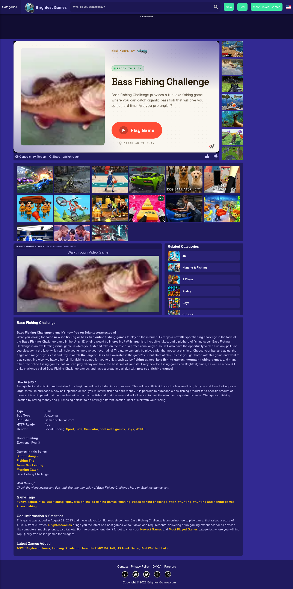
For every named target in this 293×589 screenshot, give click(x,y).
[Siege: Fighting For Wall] (110, 209)
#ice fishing (55, 501)
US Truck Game (128, 548)
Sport (70, 429)
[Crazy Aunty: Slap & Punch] (35, 209)
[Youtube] (136, 574)
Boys (186, 303)
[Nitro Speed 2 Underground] (110, 238)
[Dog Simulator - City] (184, 179)
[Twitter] (146, 574)
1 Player (188, 279)
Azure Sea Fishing (30, 465)
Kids (79, 429)
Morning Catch (27, 469)
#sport (32, 501)
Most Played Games (266, 7)
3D (184, 255)
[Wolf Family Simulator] (232, 137)
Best (242, 7)
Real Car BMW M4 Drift (98, 548)
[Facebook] (157, 574)
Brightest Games (51, 7)
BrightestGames (60, 525)
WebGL (141, 429)
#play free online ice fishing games (91, 501)
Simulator (91, 429)
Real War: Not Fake (154, 548)
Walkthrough (71, 156)
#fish (172, 501)
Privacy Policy (140, 566)
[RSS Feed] (168, 574)
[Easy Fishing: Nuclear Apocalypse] (72, 179)
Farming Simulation (66, 548)
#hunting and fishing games (213, 501)
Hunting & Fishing (195, 267)
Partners (170, 566)
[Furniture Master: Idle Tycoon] (222, 209)
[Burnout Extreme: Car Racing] (147, 179)
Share (55, 156)
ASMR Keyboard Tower (33, 548)
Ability (187, 291)
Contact (122, 566)
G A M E (188, 314)
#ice (42, 501)
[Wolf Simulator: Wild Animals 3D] (232, 154)
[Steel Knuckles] (72, 238)
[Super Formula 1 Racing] (35, 238)
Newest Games (151, 529)
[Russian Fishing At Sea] (232, 102)
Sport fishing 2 (27, 456)
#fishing (124, 501)
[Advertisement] (146, 28)
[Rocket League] (35, 179)
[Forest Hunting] (232, 119)
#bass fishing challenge (149, 501)
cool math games (112, 429)
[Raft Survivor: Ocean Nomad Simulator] (232, 49)
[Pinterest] (125, 574)
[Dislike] (215, 157)
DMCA (157, 566)
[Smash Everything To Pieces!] (222, 179)
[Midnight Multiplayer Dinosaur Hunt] (232, 84)
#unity (21, 501)
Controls (24, 156)
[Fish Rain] (232, 67)
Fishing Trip (25, 460)
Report (41, 156)
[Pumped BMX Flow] (72, 209)
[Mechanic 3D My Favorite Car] (184, 209)
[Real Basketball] (110, 179)
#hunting (184, 501)
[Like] (207, 157)
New (229, 7)
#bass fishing (27, 506)
